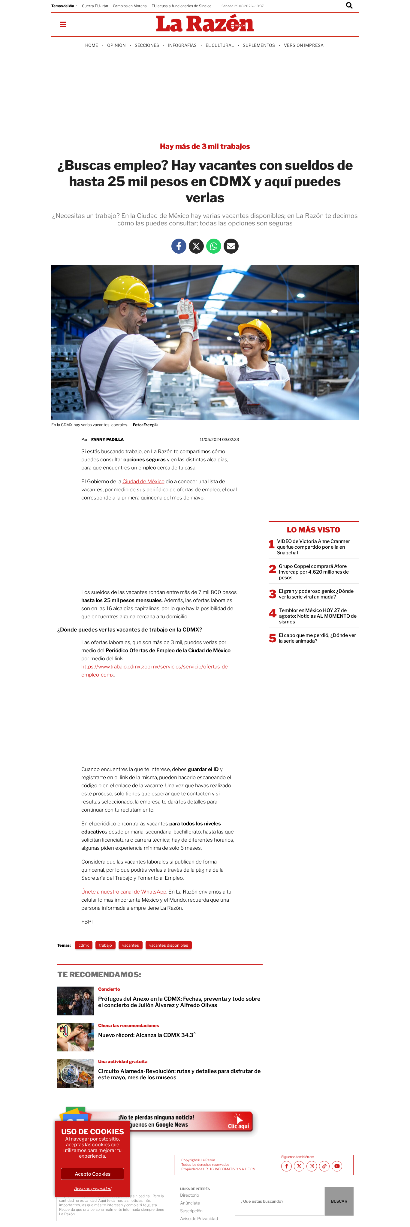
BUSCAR (339, 1201)
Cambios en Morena (130, 6)
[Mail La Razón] (231, 246)
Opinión (116, 45)
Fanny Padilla (107, 439)
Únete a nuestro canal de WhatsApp (123, 892)
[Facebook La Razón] (178, 246)
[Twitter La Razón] (196, 246)
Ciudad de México (143, 481)
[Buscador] (349, 6)
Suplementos (259, 45)
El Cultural (220, 45)
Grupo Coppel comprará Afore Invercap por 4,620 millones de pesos (314, 571)
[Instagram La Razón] (311, 1166)
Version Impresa (304, 45)
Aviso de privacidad (92, 1188)
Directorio (189, 1195)
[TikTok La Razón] (324, 1166)
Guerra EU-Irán (95, 6)
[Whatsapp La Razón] (213, 246)
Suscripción (191, 1210)
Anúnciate (190, 1202)
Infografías (182, 45)
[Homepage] (205, 23)
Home (91, 45)
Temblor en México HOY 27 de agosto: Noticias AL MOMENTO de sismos (318, 616)
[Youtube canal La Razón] (337, 1166)
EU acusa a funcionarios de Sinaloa (182, 6)
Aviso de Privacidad (199, 1218)
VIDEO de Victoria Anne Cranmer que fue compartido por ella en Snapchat (313, 547)
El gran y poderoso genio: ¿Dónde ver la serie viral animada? (316, 594)
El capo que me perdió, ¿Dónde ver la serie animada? (317, 638)
